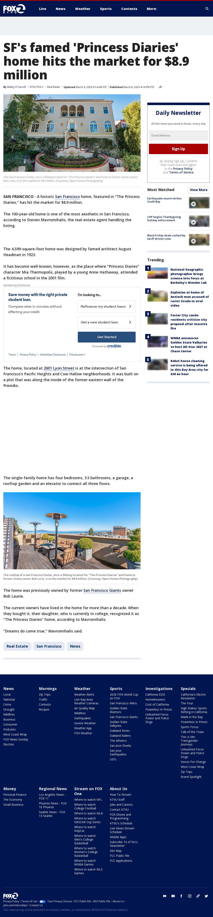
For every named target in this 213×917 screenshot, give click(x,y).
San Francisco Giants (102, 590)
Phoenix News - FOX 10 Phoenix (53, 805)
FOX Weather (83, 733)
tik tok (198, 896)
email (164, 896)
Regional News (53, 788)
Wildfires (9, 714)
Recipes (44, 709)
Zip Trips (45, 694)
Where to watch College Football (85, 806)
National (9, 699)
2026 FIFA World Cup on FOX (124, 696)
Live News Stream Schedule (122, 830)
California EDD (155, 694)
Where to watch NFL (88, 800)
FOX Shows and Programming (120, 816)
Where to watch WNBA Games (85, 862)
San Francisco (67, 196)
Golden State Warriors (118, 710)
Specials (188, 688)
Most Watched (160, 189)
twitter (206, 896)
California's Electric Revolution (193, 696)
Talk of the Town (192, 732)
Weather (82, 688)
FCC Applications (121, 861)
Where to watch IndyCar (85, 829)
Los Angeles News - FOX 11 (52, 796)
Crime (7, 704)
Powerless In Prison (158, 709)
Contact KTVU (119, 809)
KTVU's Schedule (121, 823)
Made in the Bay (192, 717)
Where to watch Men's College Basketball (85, 839)
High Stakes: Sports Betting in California (194, 710)
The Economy (12, 800)
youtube (173, 896)
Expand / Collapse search (207, 9)
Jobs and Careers (121, 805)
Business (9, 719)
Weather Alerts (84, 694)
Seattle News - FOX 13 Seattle (52, 814)
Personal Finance (14, 795)
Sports (116, 688)
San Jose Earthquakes (118, 752)
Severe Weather (85, 723)
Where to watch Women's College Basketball (86, 852)
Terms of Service (181, 172)
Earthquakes (82, 718)
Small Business (13, 805)
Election (8, 744)
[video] (199, 203)
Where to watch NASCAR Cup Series (87, 820)
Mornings (48, 688)
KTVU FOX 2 (36, 87)
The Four (187, 703)
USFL (113, 759)
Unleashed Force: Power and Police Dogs (157, 718)
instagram (189, 896)
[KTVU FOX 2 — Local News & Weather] (17, 9)
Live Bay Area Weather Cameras (86, 701)
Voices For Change (193, 762)
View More (199, 190)
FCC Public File (119, 856)
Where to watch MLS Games (88, 871)
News (75, 646)
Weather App (83, 728)
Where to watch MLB (88, 813)
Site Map (116, 851)
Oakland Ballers (120, 736)
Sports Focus (189, 727)
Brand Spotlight (191, 777)
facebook (181, 896)
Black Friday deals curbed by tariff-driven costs (166, 237)
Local (7, 694)
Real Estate (53, 87)
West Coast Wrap (15, 734)
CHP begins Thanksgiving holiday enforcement (164, 218)
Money (9, 788)
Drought (9, 709)
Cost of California (157, 704)
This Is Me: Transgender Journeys (189, 740)
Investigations (158, 688)
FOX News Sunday (15, 739)
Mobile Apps (118, 837)
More (151, 8)
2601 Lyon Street (59, 368)
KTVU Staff (117, 800)
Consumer (10, 724)
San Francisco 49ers (123, 703)
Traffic (43, 699)
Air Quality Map (84, 708)
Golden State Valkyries (118, 724)
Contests (45, 704)
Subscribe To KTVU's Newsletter (124, 844)
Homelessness (155, 699)
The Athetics (118, 741)
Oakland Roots (120, 731)
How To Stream (120, 795)
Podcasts (9, 729)
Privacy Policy (183, 169)
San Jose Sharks (120, 746)
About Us (118, 788)
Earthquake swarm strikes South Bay (164, 200)
